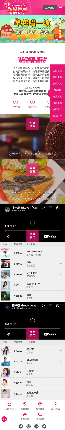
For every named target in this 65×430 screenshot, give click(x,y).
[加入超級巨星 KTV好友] (36, 426)
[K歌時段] (15, 102)
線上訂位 (57, 115)
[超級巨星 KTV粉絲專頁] (21, 426)
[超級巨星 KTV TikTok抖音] (44, 426)
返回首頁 (57, 70)
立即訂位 (49, 7)
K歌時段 (57, 89)
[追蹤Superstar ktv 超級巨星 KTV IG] (28, 426)
